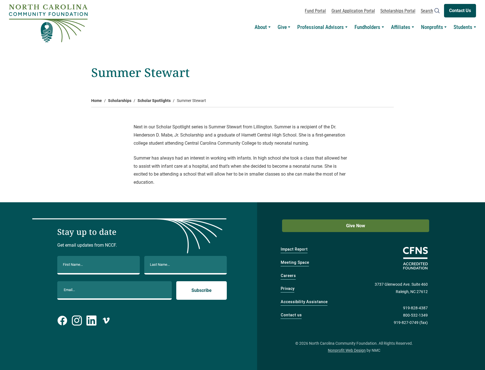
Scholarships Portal (397, 10)
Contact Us (460, 10)
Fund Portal (315, 10)
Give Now (355, 225)
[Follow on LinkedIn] (91, 320)
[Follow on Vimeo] (106, 320)
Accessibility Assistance (304, 301)
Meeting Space (295, 262)
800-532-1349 (415, 315)
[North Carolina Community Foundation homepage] (48, 23)
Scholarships (119, 100)
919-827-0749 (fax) (411, 322)
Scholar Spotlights (154, 100)
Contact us (291, 315)
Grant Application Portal (353, 10)
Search (427, 10)
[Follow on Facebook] (62, 320)
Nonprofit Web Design (347, 350)
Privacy (287, 288)
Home (96, 100)
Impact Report (294, 249)
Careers (288, 275)
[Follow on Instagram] (77, 320)
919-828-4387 (415, 308)
